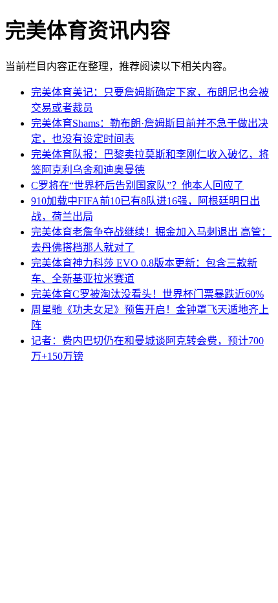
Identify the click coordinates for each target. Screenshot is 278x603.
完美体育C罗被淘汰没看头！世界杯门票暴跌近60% (147, 294)
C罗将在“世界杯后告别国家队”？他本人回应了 (137, 185)
